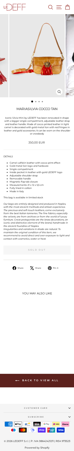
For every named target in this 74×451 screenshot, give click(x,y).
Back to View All (40, 380)
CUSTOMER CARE (36, 408)
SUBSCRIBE (36, 417)
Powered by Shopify (37, 447)
